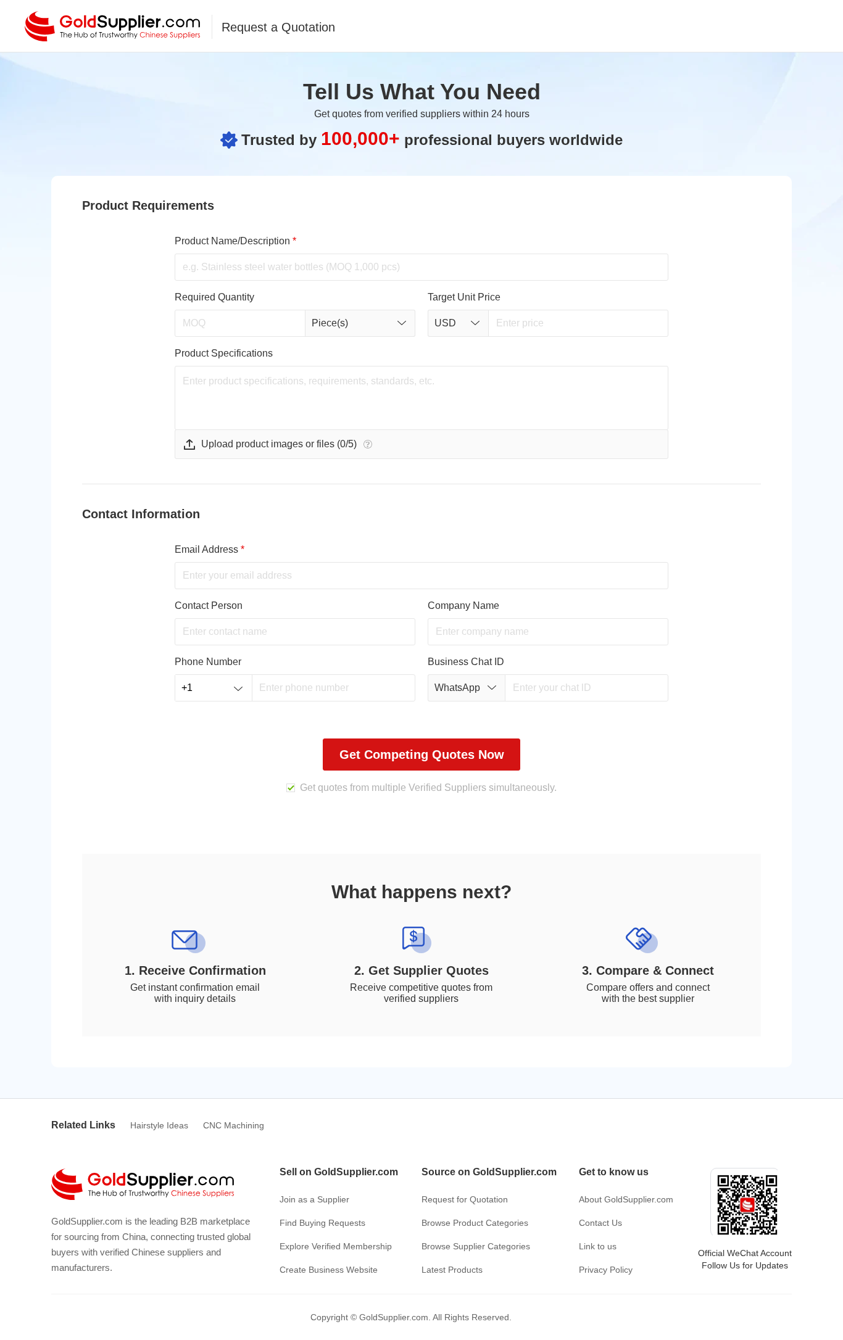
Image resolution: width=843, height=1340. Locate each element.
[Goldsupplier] (112, 26)
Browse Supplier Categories (476, 1246)
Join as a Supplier (314, 1199)
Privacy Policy (606, 1270)
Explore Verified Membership (336, 1246)
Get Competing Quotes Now (421, 754)
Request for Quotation (465, 1199)
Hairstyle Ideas (159, 1125)
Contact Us (600, 1223)
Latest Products (452, 1270)
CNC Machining (233, 1125)
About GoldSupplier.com (626, 1199)
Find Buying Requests (322, 1223)
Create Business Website (329, 1270)
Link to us (598, 1246)
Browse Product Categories (475, 1223)
